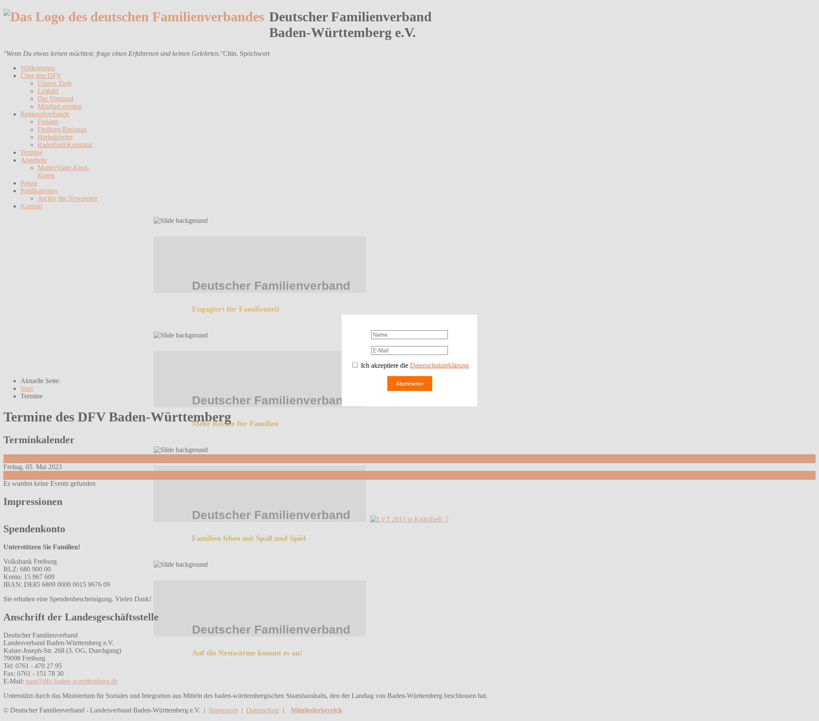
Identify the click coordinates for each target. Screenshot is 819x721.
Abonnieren (410, 384)
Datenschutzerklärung (439, 365)
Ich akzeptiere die (414, 365)
